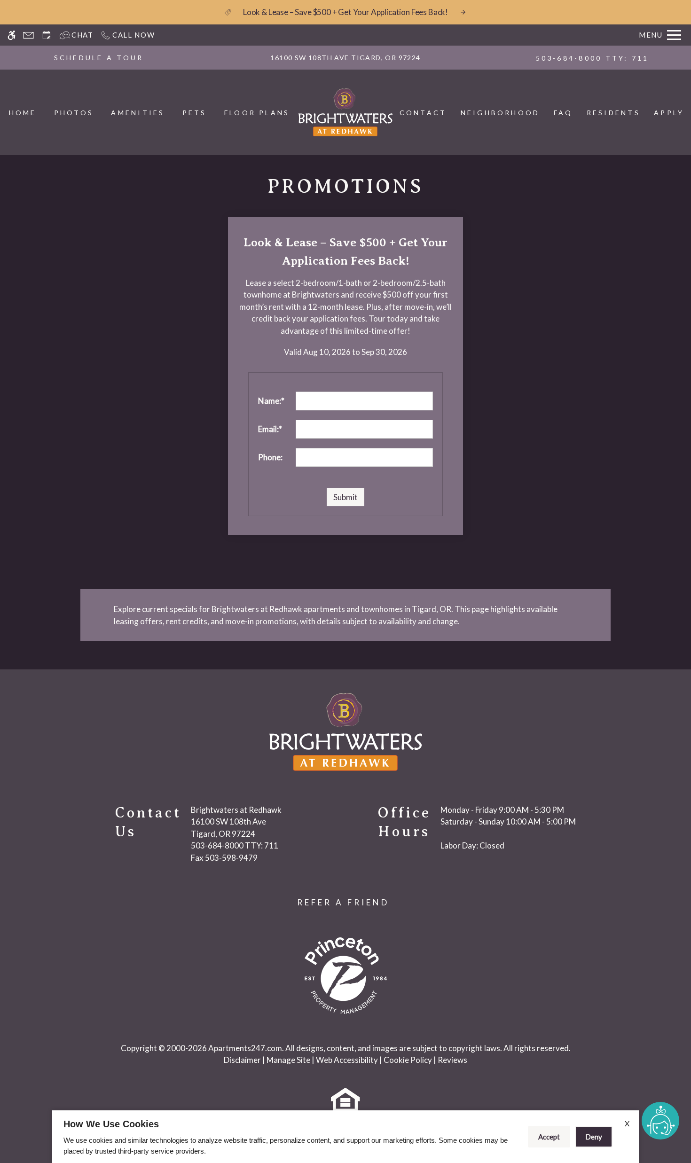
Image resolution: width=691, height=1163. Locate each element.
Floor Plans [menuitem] (257, 113)
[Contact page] (28, 35)
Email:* (270, 429)
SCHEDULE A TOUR (99, 58)
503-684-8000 (592, 58)
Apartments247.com (245, 1048)
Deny (593, 1136)
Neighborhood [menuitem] (500, 113)
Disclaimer (242, 1060)
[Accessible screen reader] (11, 35)
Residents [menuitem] (613, 113)
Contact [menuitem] (423, 113)
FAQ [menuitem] (563, 113)
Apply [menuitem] (669, 113)
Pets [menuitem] (194, 113)
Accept (549, 1136)
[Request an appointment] (46, 35)
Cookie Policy (408, 1060)
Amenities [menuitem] (138, 113)
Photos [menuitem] (74, 113)
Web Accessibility (347, 1060)
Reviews (452, 1060)
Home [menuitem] (23, 113)
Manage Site (288, 1060)
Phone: (270, 457)
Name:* (271, 401)
